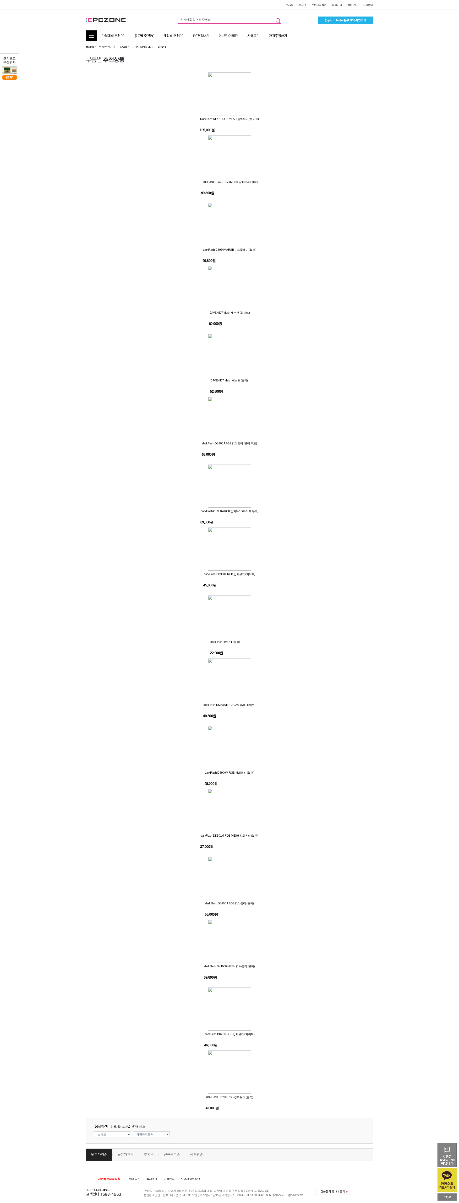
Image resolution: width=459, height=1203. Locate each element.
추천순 (149, 1154)
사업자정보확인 (190, 1178)
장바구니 (352, 4)
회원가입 (337, 4)
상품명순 (196, 1154)
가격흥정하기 (278, 36)
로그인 (302, 4)
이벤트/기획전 (228, 36)
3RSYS (162, 46)
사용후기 (253, 36)
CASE (123, 46)
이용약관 (134, 1178)
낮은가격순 (99, 1154)
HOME (289, 4)
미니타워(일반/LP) (142, 46)
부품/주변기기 (107, 46)
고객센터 (368, 4)
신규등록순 (172, 1154)
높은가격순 (125, 1154)
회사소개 (151, 1178)
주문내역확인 (319, 4)
